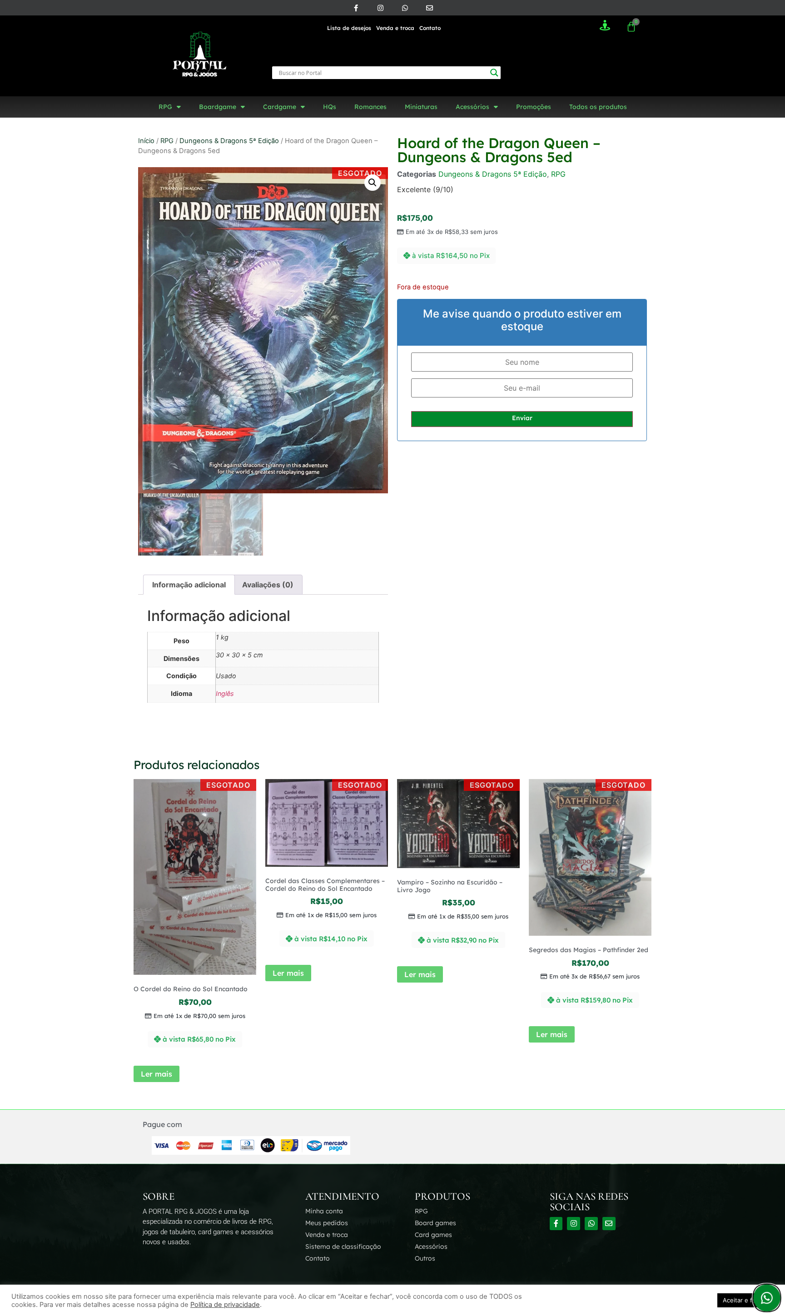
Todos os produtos (598, 107)
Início (146, 141)
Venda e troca (395, 28)
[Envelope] (429, 7)
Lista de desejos (349, 28)
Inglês (225, 693)
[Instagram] (380, 7)
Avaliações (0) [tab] (267, 584)
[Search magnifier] (494, 72)
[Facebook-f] (355, 7)
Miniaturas (421, 107)
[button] (372, 182)
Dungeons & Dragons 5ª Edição (229, 141)
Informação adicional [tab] (189, 584)
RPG (165, 107)
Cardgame (279, 107)
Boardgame (217, 107)
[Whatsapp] (404, 7)
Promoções (533, 107)
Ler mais (156, 1073)
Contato (430, 28)
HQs (329, 107)
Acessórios (472, 107)
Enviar (522, 418)
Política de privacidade (225, 1305)
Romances (370, 107)
